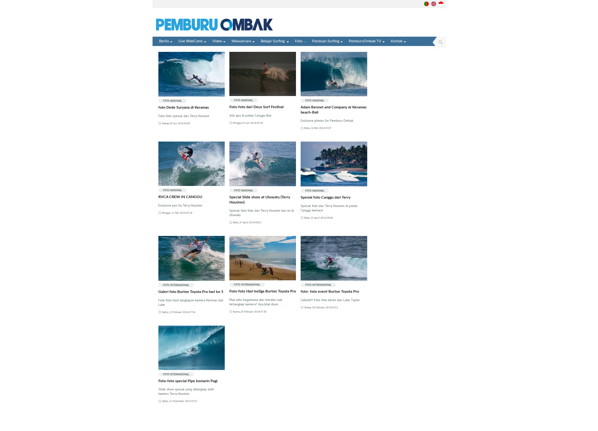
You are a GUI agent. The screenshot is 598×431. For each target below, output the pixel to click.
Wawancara (241, 41)
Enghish (433, 3)
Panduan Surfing (325, 41)
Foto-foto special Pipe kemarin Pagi (187, 381)
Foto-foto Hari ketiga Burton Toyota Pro (262, 291)
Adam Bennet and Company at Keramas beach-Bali (334, 109)
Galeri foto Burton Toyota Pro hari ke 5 (190, 292)
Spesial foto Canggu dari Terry (325, 197)
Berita (164, 41)
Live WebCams (190, 41)
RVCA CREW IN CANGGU (180, 197)
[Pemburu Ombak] (216, 25)
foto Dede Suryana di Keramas (183, 107)
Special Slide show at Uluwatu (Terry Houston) (259, 199)
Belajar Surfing (273, 41)
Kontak (396, 41)
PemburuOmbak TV (365, 41)
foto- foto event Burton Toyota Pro (330, 291)
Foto (299, 41)
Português (426, 3)
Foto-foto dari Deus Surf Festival (256, 107)
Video (217, 41)
